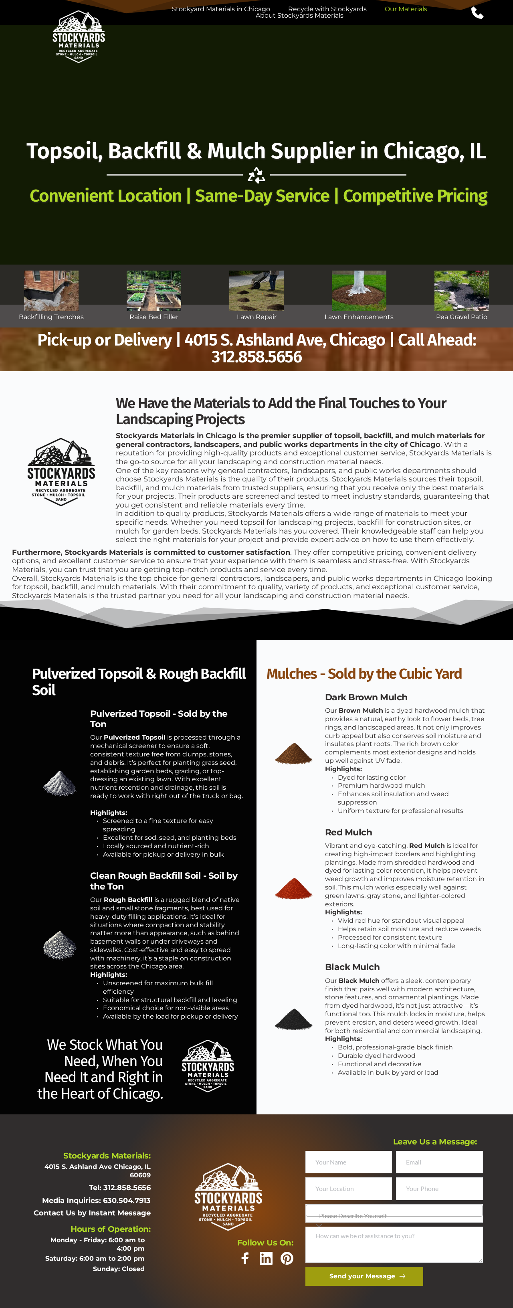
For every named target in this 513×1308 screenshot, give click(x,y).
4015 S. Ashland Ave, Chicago (284, 340)
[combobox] (394, 1211)
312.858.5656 (256, 357)
